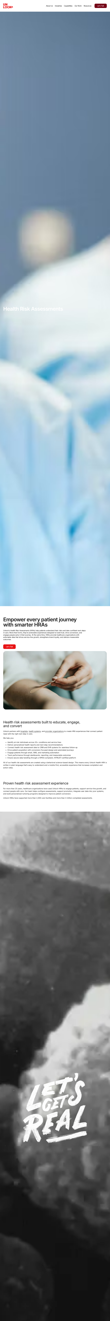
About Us (49, 6)
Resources (87, 6)
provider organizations (54, 731)
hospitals (24, 731)
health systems (35, 731)
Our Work (78, 6)
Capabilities (68, 6)
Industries (58, 6)
